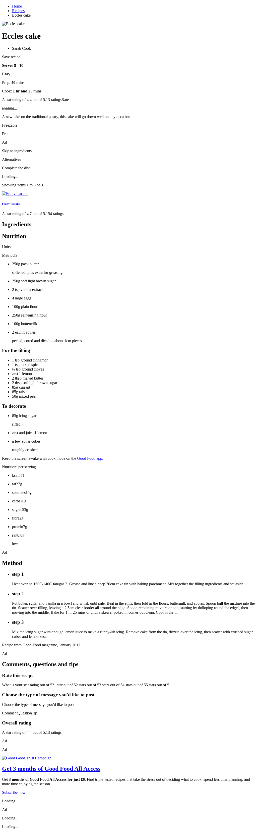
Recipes (18, 11)
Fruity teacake (11, 203)
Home (17, 6)
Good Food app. (90, 458)
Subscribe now (14, 792)
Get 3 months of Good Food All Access (51, 768)
